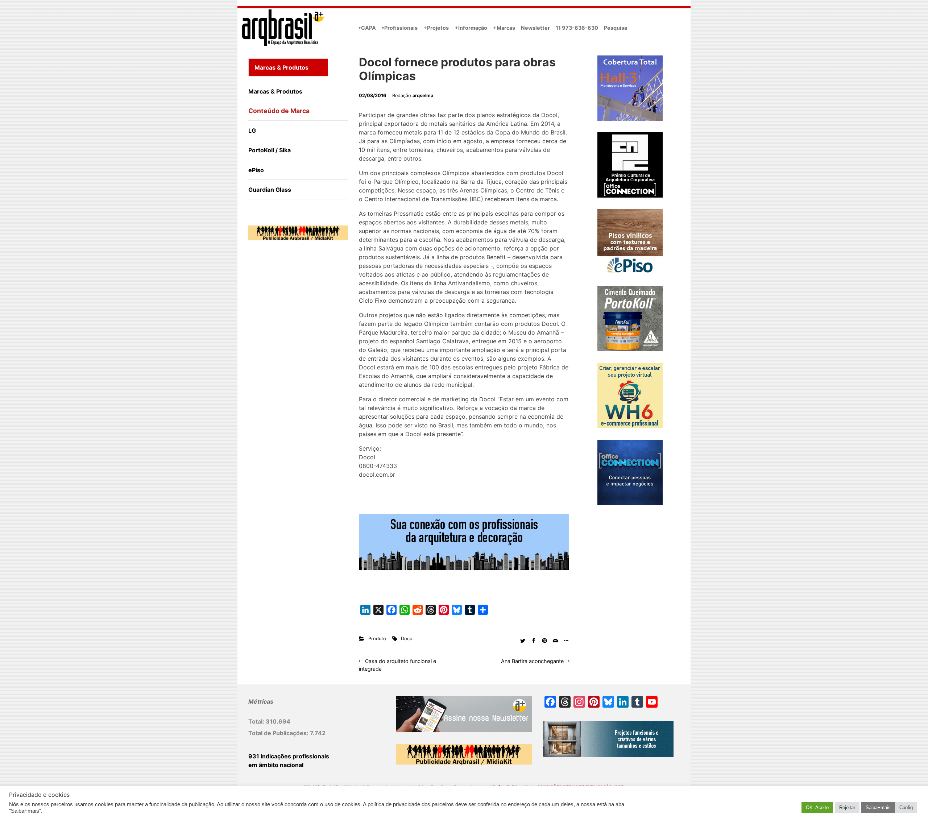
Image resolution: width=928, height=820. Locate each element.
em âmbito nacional (275, 765)
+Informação (471, 28)
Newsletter (535, 28)
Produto (377, 638)
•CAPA (367, 28)
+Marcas (504, 28)
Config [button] (906, 807)
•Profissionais (400, 28)
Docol (407, 638)
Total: (257, 721)
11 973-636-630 (577, 28)
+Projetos (436, 28)
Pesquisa (615, 28)
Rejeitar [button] (847, 807)
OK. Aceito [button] (817, 807)
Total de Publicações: (279, 733)
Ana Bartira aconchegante (532, 661)
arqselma (423, 95)
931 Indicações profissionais (288, 756)
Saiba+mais (878, 807)
